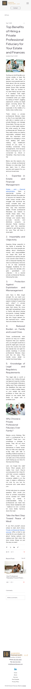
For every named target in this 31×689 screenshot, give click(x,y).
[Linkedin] (15, 669)
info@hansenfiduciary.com (15, 664)
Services (15, 677)
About (15, 675)
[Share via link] (18, 547)
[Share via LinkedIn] (14, 547)
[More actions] (24, 23)
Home (15, 672)
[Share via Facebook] (6, 547)
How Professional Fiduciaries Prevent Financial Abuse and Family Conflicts (15, 577)
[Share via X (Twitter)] (10, 547)
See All (23, 558)
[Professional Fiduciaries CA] (15, 567)
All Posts (7, 15)
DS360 (24, 686)
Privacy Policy (15, 681)
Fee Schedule (15, 679)
